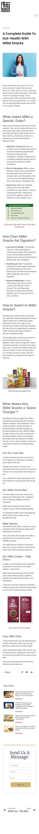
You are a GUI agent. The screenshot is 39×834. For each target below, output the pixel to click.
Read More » (19, 699)
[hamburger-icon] (35, 15)
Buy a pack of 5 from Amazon (19, 628)
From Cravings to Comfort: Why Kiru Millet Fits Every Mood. (25, 728)
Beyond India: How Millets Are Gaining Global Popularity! (25, 717)
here (29, 391)
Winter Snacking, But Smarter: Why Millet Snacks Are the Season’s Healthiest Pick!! (24, 705)
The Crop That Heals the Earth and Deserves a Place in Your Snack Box (24, 693)
